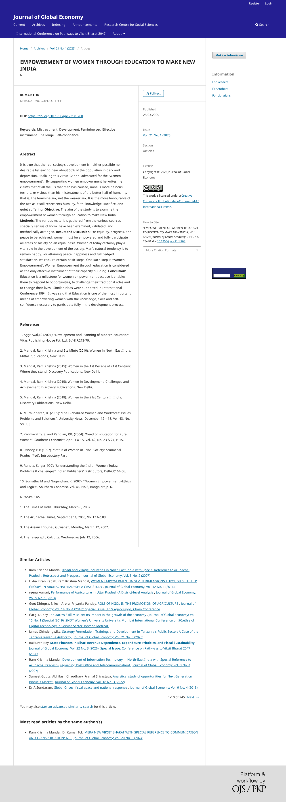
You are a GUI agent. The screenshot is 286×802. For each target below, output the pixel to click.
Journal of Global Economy (48, 16)
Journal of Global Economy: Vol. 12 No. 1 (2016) (140, 587)
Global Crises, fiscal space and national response (91, 687)
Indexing (58, 24)
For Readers (220, 82)
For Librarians (221, 95)
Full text (155, 93)
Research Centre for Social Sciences (131, 24)
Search (263, 24)
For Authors (220, 89)
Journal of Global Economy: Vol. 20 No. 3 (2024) (108, 738)
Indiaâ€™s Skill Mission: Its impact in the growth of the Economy (98, 615)
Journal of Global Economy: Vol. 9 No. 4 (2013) (164, 687)
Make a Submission (229, 55)
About (117, 33)
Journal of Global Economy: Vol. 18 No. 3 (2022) (90, 682)
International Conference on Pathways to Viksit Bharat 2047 (61, 33)
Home (24, 48)
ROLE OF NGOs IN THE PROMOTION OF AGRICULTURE (138, 603)
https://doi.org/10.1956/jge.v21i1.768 (55, 116)
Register (254, 3)
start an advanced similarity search (66, 706)
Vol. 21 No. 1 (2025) (62, 48)
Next (190, 697)
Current (19, 24)
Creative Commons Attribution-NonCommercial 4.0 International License (171, 201)
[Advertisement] (225, 182)
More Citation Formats (161, 250)
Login (269, 3)
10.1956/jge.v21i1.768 (171, 241)
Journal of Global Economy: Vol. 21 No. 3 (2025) (108, 637)
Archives (38, 24)
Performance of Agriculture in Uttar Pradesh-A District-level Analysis (102, 592)
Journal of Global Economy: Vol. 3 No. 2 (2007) (116, 575)
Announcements (85, 24)
